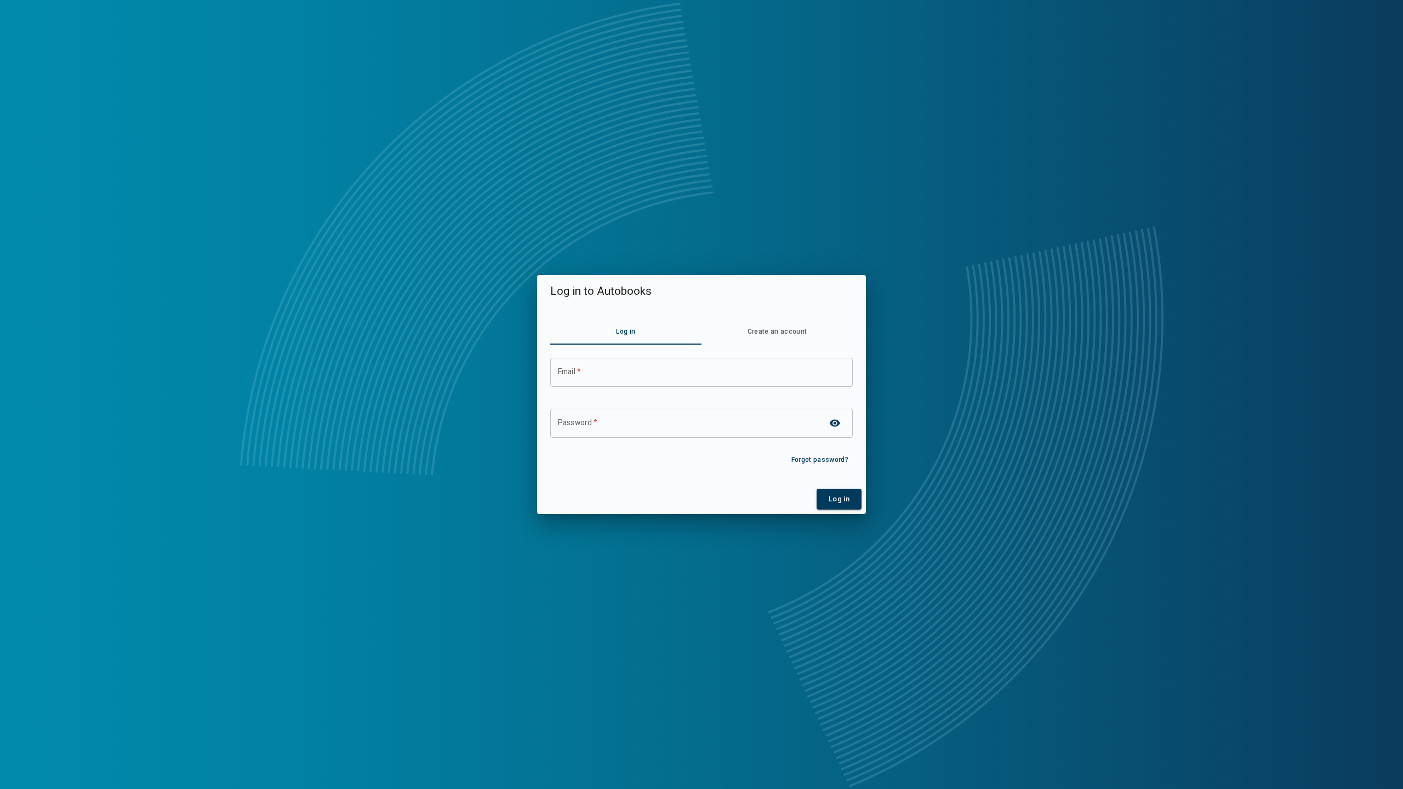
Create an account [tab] (777, 331)
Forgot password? (820, 460)
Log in (839, 499)
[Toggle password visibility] (835, 423)
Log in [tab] (625, 331)
